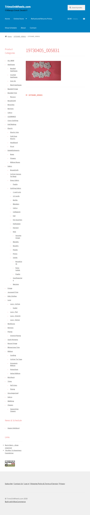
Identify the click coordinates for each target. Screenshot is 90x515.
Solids (15, 258)
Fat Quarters (17, 220)
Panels (15, 250)
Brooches (11, 105)
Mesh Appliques (16, 85)
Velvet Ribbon (15, 373)
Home (7, 18)
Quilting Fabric (15, 188)
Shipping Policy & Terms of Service (44, 483)
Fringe (10, 288)
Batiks (15, 200)
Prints (15, 254)
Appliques (11, 64)
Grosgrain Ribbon (13, 364)
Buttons (11, 109)
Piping (10, 332)
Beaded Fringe (13, 89)
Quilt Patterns (13, 340)
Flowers (13, 158)
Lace (9, 300)
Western (16, 284)
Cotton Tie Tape (16, 359)
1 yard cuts (17, 192)
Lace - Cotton (15, 304)
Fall (14, 216)
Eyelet (15, 308)
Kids (14, 232)
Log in (26, 483)
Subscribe (9, 483)
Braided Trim (12, 93)
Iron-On (13, 81)
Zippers (10, 405)
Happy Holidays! (14, 428)
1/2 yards (16, 196)
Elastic (10, 128)
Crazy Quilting (13, 120)
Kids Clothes (12, 296)
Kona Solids (17, 269)
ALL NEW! (11, 60)
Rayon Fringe (12, 343)
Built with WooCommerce (15, 501)
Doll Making (12, 124)
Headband (14, 142)
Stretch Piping (15, 336)
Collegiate (16, 212)
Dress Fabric (14, 180)
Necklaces (11, 324)
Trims (10, 381)
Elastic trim (14, 132)
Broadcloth (12, 101)
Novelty (16, 246)
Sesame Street (18, 236)
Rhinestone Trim (14, 347)
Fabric (10, 166)
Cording (13, 355)
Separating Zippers (14, 410)
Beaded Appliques (13, 69)
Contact (33, 28)
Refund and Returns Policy (41, 18)
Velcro (10, 397)
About (23, 28)
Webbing (11, 401)
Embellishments (13, 150)
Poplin (15, 184)
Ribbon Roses (15, 162)
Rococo (13, 97)
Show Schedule (11, 28)
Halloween (17, 224)
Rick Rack (11, 377)
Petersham (14, 369)
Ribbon (10, 351)
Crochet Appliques (13, 76)
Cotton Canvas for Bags (15, 175)
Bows (12, 154)
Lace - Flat (14, 312)
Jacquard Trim (13, 292)
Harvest (16, 228)
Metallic (16, 242)
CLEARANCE (12, 116)
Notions (10, 328)
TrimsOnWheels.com (18, 7)
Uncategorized (13, 393)
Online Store (19, 18)
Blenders (16, 204)
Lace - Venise (15, 320)
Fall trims (13, 385)
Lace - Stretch (15, 316)
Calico (10, 113)
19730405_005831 (20, 36)
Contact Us (18, 483)
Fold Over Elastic (13, 137)
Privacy (62, 483)
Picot (12, 146)
